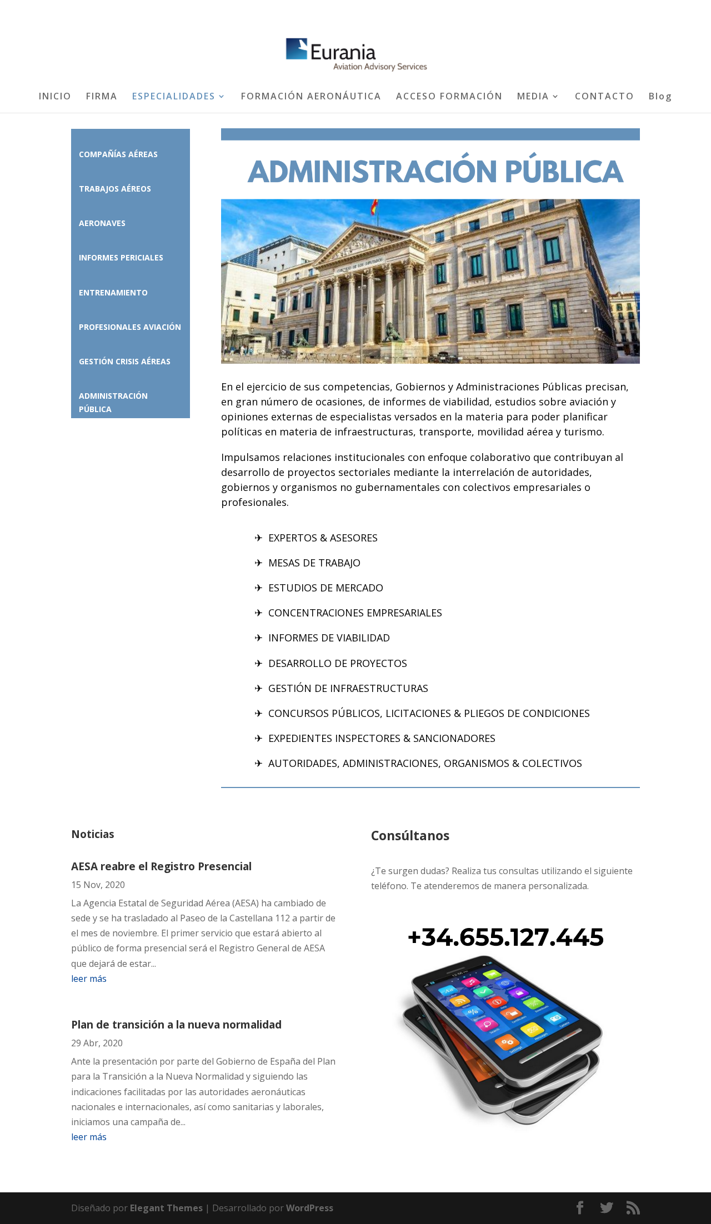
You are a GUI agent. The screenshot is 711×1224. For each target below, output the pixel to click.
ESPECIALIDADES (174, 97)
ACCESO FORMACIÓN (449, 97)
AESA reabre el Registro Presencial (161, 866)
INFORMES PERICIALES (121, 257)
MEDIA (533, 97)
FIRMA (102, 97)
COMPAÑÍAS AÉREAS (118, 154)
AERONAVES (102, 223)
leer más (89, 978)
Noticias (92, 834)
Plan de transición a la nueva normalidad (176, 1024)
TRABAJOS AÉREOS (115, 188)
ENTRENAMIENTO (113, 292)
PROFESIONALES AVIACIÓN (130, 327)
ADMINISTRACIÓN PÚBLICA (113, 402)
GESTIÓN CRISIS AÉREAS (125, 361)
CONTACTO (604, 97)
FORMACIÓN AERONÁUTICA (311, 97)
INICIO (55, 97)
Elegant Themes (166, 1208)
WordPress (309, 1208)
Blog (660, 97)
